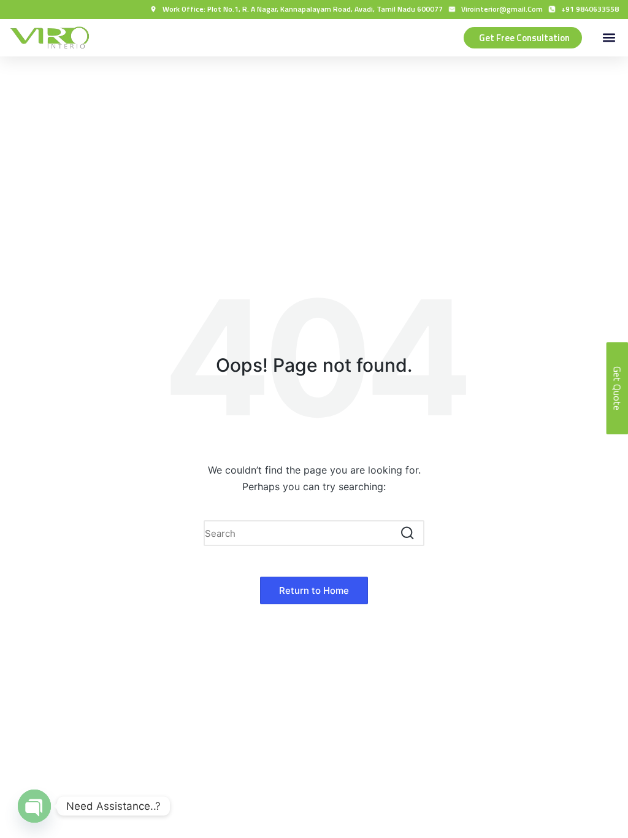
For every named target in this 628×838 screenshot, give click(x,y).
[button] (609, 38)
